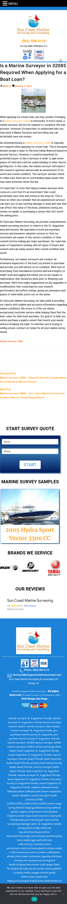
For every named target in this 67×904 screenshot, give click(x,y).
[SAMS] (27, 54)
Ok (34, 899)
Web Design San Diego (34, 698)
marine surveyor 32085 (17, 120)
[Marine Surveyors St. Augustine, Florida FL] (33, 23)
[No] (63, 893)
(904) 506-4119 (34, 40)
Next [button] (62, 570)
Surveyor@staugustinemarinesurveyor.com (37, 674)
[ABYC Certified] (39, 54)
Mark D (7, 86)
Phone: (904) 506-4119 (36, 669)
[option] (32, 568)
